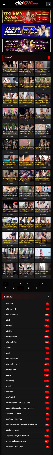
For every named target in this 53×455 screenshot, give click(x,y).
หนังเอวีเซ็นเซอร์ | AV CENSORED (18, 403)
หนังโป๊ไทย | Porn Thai (14, 447)
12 (28, 288)
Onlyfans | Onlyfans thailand (17, 436)
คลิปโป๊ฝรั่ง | (10, 397)
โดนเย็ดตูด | (10, 303)
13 (36, 288)
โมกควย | (9, 375)
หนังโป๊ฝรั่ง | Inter (12, 430)
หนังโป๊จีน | (9, 331)
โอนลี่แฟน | (10, 381)
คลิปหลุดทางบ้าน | (12, 336)
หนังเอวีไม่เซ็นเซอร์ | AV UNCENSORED (20, 408)
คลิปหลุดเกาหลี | (11, 309)
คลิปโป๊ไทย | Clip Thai (14, 419)
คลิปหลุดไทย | (11, 369)
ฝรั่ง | (8, 320)
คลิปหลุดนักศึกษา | (12, 364)
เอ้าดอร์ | (9, 386)
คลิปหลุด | (9, 325)
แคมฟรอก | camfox (13, 414)
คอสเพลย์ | (10, 392)
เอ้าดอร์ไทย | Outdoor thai (16, 441)
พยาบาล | (9, 347)
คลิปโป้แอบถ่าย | (12, 314)
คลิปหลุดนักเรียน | (12, 342)
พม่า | (7, 353)
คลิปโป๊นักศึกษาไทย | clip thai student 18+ (21, 425)
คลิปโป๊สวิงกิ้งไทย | (12, 358)
